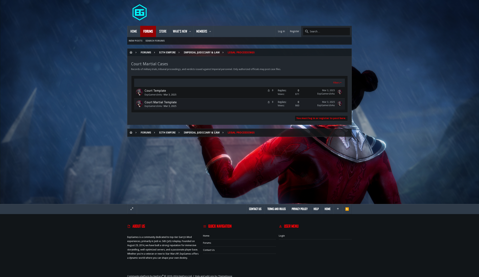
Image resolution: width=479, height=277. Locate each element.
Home (206, 235)
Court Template (155, 90)
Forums (207, 242)
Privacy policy (300, 209)
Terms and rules (276, 209)
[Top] (337, 209)
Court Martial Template (161, 102)
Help (316, 209)
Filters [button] (336, 82)
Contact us (209, 250)
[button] (190, 31)
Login (282, 235)
